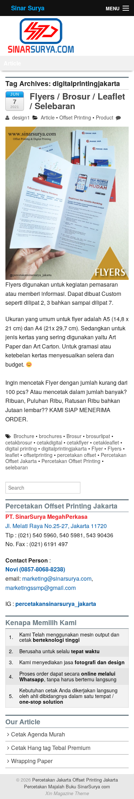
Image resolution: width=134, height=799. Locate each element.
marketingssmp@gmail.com (40, 588)
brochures (50, 436)
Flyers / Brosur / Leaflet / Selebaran (77, 100)
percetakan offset (76, 454)
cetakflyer (78, 442)
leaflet (12, 454)
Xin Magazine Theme (67, 793)
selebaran (16, 467)
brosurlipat (98, 436)
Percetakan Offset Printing (70, 460)
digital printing (21, 448)
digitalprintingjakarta (64, 448)
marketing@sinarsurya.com (56, 578)
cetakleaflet (106, 442)
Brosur (73, 436)
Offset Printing (75, 117)
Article (12, 63)
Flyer (97, 448)
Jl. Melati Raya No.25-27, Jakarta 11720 (56, 526)
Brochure (24, 436)
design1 (20, 117)
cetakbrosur (18, 442)
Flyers (114, 448)
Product (104, 117)
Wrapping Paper (32, 761)
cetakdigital (49, 442)
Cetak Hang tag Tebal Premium (50, 748)
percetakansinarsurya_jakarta (55, 604)
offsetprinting (38, 454)
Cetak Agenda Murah (38, 734)
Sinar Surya (27, 8)
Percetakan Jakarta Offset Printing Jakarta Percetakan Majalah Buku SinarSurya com (71, 783)
